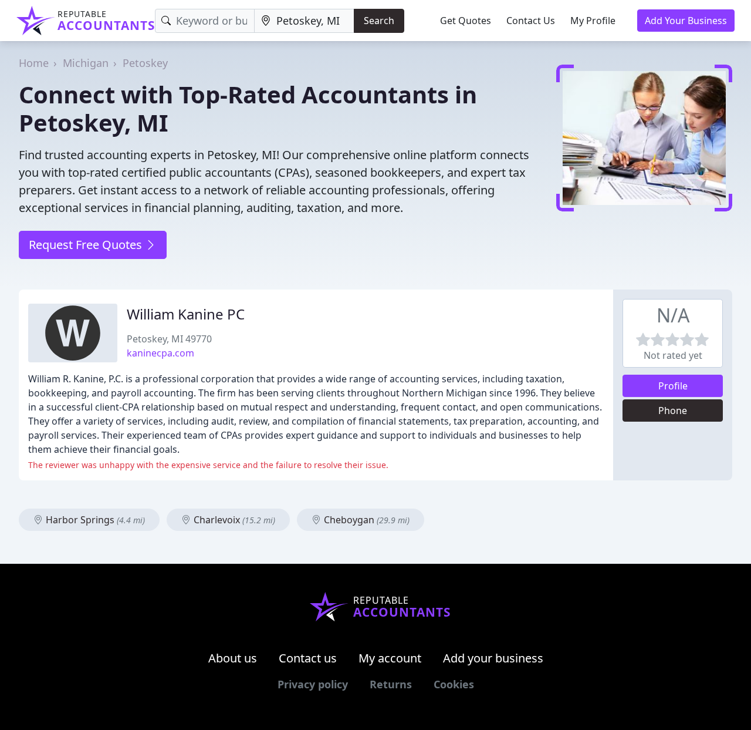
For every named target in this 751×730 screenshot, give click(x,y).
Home (34, 63)
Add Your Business (686, 20)
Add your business (493, 658)
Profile (673, 385)
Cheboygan (366, 519)
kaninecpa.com (160, 353)
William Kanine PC (186, 314)
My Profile (592, 20)
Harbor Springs (94, 519)
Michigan (86, 63)
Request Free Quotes (87, 245)
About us (232, 658)
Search (379, 20)
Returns (391, 684)
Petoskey (145, 63)
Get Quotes (465, 20)
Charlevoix (233, 519)
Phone (672, 410)
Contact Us (530, 20)
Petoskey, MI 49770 (169, 338)
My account (389, 658)
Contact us (308, 658)
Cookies (454, 684)
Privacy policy (313, 684)
